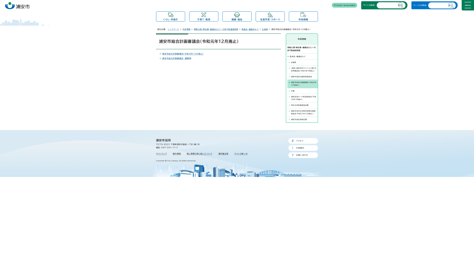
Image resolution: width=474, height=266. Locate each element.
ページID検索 (419, 5)
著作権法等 (223, 154)
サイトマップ (161, 154)
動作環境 (177, 154)
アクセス (300, 141)
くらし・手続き (170, 19)
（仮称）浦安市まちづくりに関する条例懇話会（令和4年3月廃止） (303, 69)
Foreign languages (344, 5)
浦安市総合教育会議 (299, 119)
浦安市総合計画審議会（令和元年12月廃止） (183, 54)
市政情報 (303, 19)
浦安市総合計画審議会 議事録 (176, 58)
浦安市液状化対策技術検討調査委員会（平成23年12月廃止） (303, 112)
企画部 (265, 29)
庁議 (293, 91)
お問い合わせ (302, 155)
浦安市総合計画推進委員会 (301, 76)
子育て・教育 (203, 19)
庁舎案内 (300, 148)
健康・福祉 (237, 19)
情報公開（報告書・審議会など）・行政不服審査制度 (216, 29)
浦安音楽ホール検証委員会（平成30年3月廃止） (303, 98)
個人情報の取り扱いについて (200, 154)
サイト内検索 (369, 5)
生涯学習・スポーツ (270, 19)
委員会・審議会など (250, 29)
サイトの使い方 (241, 154)
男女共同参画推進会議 (300, 105)
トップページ (173, 29)
